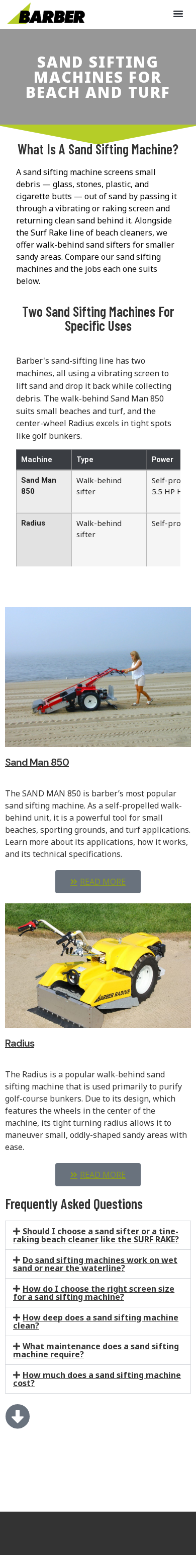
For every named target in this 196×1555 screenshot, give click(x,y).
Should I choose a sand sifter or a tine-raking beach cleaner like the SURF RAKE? (96, 1235)
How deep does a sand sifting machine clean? (95, 1321)
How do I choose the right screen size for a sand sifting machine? (93, 1292)
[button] (178, 14)
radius (19, 1043)
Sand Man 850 (37, 762)
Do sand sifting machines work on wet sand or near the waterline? (95, 1264)
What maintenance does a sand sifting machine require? (96, 1350)
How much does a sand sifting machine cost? (97, 1379)
